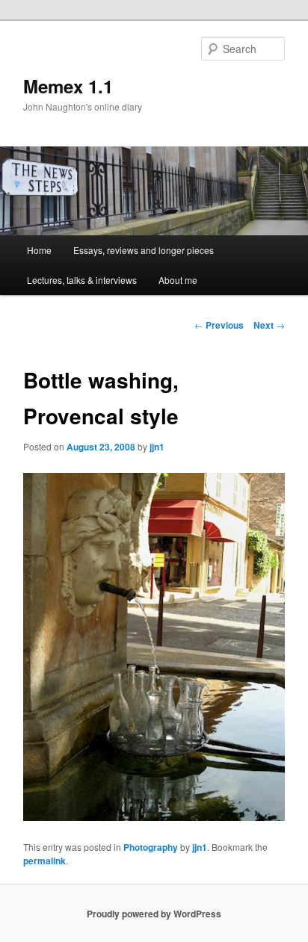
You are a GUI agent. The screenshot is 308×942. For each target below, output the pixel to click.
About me (177, 279)
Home (39, 250)
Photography (150, 847)
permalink (44, 860)
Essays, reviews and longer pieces (143, 250)
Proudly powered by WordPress (154, 913)
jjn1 (157, 446)
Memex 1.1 (68, 86)
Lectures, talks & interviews (82, 279)
